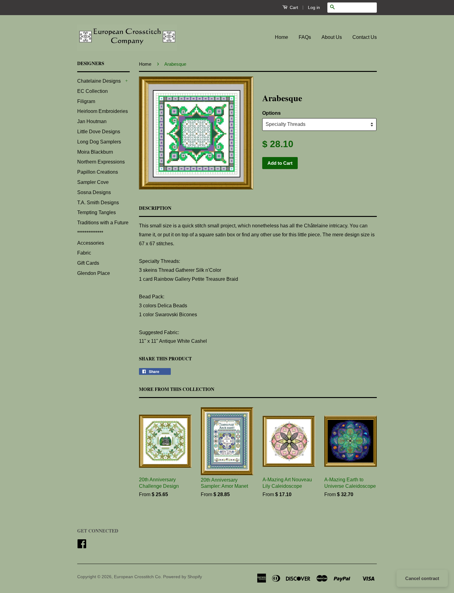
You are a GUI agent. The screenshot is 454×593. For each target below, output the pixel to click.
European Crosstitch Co (137, 576)
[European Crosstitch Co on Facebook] (81, 546)
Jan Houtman (92, 121)
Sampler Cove (93, 182)
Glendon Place (93, 273)
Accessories (90, 243)
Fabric (84, 252)
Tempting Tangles (96, 212)
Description (155, 208)
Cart (293, 7)
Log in (314, 7)
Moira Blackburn (95, 152)
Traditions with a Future (102, 222)
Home (281, 37)
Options (271, 113)
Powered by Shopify (182, 576)
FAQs (305, 37)
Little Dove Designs (98, 131)
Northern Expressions (101, 161)
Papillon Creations (97, 172)
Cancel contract (422, 578)
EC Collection (92, 91)
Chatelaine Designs (99, 81)
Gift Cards (88, 263)
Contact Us (364, 37)
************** (90, 232)
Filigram (86, 101)
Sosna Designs (94, 192)
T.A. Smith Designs (98, 202)
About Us (332, 37)
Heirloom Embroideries (102, 111)
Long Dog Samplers (99, 141)
